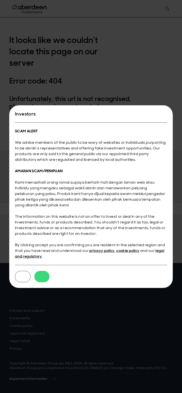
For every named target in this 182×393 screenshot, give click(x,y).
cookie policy (127, 250)
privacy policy (101, 250)
